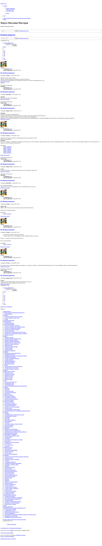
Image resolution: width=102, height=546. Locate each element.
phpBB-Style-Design (20, 535)
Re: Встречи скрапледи (7, 73)
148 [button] (4, 55)
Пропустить (3, 3)
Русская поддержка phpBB (7, 532)
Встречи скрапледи (8, 35)
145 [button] (4, 51)
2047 (11, 87)
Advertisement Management (15, 528)
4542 (11, 69)
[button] (8, 43)
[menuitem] (10, 8)
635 (10, 104)
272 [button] (4, 58)
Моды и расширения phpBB (7, 536)
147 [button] (4, 54)
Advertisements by (5, 528)
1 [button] (3, 48)
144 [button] (4, 50)
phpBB (11, 530)
